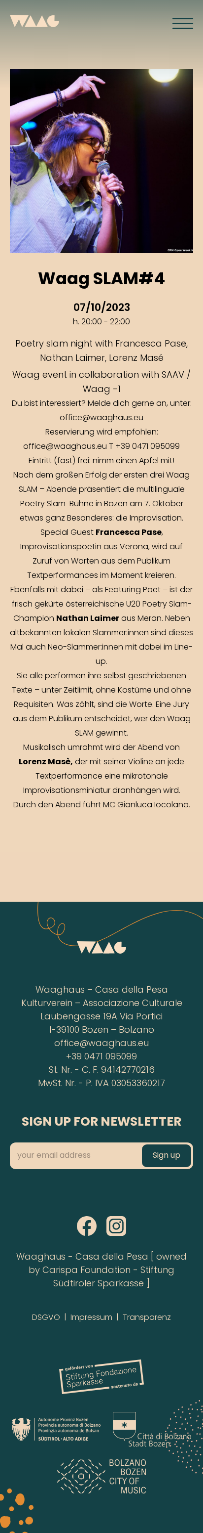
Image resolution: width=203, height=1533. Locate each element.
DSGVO (46, 1318)
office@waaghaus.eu (101, 1044)
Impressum (91, 1318)
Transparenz (147, 1318)
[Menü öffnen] (182, 23)
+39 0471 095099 (101, 1057)
